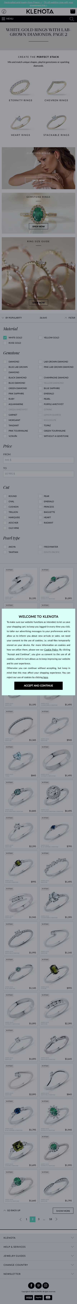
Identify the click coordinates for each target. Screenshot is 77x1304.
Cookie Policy (51, 650)
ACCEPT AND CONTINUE (38, 686)
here (45, 677)
